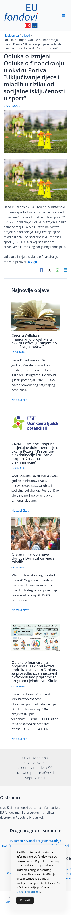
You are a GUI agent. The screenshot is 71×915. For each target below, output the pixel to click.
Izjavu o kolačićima (28, 891)
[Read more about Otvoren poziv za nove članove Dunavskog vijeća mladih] (35, 533)
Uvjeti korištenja (35, 757)
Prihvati (25, 900)
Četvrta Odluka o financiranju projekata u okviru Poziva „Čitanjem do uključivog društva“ (34, 341)
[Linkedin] (65, 270)
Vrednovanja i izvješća (35, 767)
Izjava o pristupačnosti (35, 772)
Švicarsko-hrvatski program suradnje (35, 841)
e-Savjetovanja (36, 762)
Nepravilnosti (35, 777)
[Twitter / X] (49, 270)
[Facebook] (41, 270)
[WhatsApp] (57, 270)
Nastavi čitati (20, 400)
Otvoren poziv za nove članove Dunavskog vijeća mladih (33, 558)
